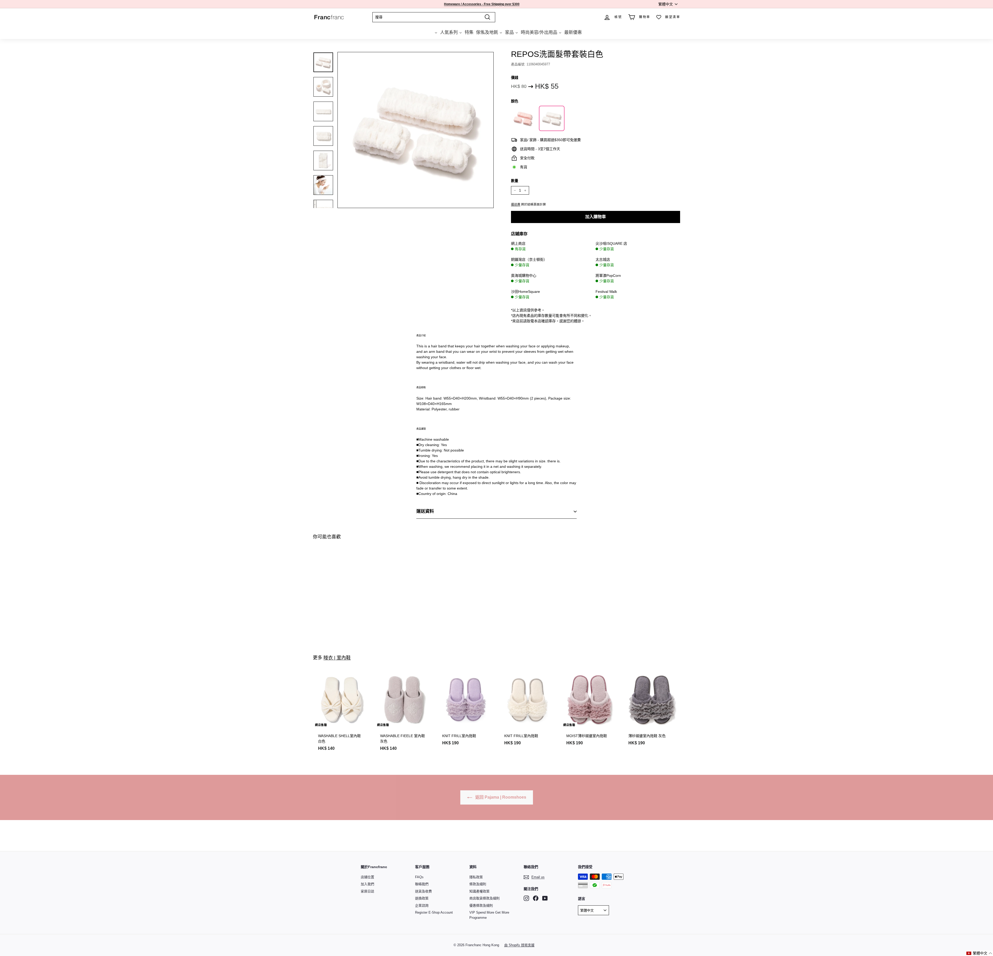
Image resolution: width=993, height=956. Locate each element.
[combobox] (434, 17)
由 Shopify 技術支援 (519, 945)
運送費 (515, 204)
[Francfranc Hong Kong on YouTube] (545, 898)
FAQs (419, 877)
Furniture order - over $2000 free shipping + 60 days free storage (481, 5)
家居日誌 (367, 891)
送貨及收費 (423, 891)
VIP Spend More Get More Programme (489, 915)
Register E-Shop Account (434, 912)
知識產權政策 (479, 891)
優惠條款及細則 (481, 905)
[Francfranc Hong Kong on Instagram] (526, 898)
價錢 (514, 77)
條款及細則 (477, 884)
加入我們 (367, 884)
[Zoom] (415, 130)
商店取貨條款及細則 (484, 898)
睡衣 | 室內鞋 (337, 657)
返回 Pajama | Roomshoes (500, 797)
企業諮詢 (421, 905)
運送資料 (425, 511)
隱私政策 (476, 877)
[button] (979, 953)
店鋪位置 (367, 877)
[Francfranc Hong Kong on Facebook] (535, 898)
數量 (514, 181)
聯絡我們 (421, 884)
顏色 (514, 101)
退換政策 (421, 898)
